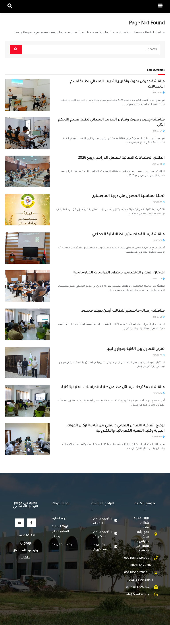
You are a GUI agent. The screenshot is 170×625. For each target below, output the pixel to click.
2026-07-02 (157, 241)
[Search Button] (16, 49)
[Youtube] (19, 522)
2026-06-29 (157, 355)
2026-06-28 (157, 394)
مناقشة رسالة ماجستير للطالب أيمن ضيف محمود (123, 311)
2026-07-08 (157, 93)
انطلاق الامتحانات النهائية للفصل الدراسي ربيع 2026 (121, 158)
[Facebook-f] (31, 522)
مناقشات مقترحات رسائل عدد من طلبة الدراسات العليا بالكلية (113, 387)
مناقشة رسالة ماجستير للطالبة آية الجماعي (128, 234)
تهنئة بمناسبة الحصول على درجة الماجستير (129, 196)
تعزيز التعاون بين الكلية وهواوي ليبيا (135, 349)
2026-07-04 (157, 164)
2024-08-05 (157, 437)
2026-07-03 (157, 203)
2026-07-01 (157, 279)
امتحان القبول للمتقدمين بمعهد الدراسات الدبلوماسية (119, 273)
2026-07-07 (157, 131)
